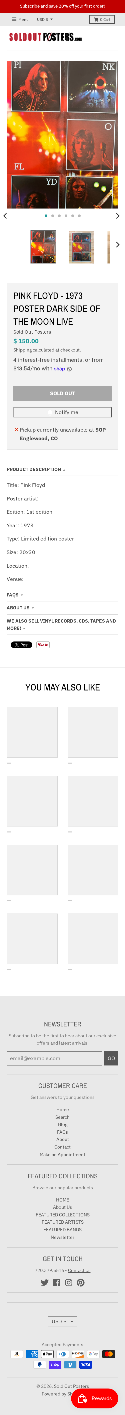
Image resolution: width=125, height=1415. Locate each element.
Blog (62, 1124)
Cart (105, 19)
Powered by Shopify (62, 1394)
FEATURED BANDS (62, 1230)
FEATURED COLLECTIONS (63, 1215)
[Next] (117, 216)
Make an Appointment (62, 1154)
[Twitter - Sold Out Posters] (45, 1283)
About (62, 1139)
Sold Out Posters (32, 332)
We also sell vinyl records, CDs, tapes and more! (61, 624)
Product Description (34, 469)
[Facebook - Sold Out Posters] (57, 1283)
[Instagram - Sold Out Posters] (69, 1283)
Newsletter (62, 1237)
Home (62, 1109)
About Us (18, 608)
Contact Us (79, 1270)
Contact (62, 1147)
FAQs (13, 595)
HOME (62, 1200)
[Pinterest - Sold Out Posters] (81, 1283)
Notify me (66, 412)
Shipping (22, 350)
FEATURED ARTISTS (63, 1222)
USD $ (42, 19)
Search (62, 1117)
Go (111, 1058)
